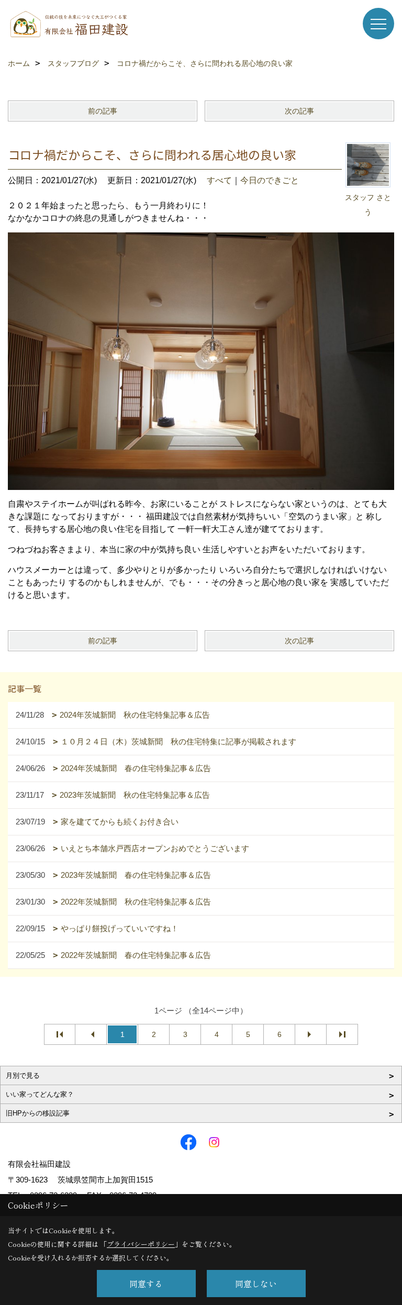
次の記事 (299, 111)
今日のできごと (269, 180)
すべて (219, 180)
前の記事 (102, 111)
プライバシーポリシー (141, 1244)
